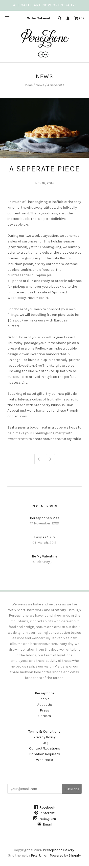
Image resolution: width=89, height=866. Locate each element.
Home (28, 85)
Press (44, 710)
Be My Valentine (44, 556)
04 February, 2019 (44, 562)
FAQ (45, 743)
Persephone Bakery (58, 850)
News (40, 85)
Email (47, 824)
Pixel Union (39, 855)
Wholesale (44, 760)
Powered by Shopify (65, 855)
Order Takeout (38, 18)
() (81, 18)
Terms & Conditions (44, 731)
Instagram (47, 819)
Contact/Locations (44, 748)
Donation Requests (44, 754)
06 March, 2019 (44, 543)
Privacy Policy (44, 737)
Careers (44, 716)
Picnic (44, 699)
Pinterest (47, 813)
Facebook (47, 807)
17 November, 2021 (44, 523)
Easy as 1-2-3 (44, 537)
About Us (44, 705)
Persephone (44, 693)
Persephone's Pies (44, 518)
